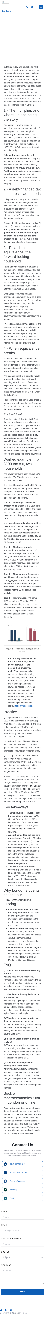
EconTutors (6, 11)
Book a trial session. (23, 706)
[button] (41, 7)
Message (6, 1265)
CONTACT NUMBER (11, 1238)
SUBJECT (6, 1252)
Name (4, 1212)
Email (4, 1225)
